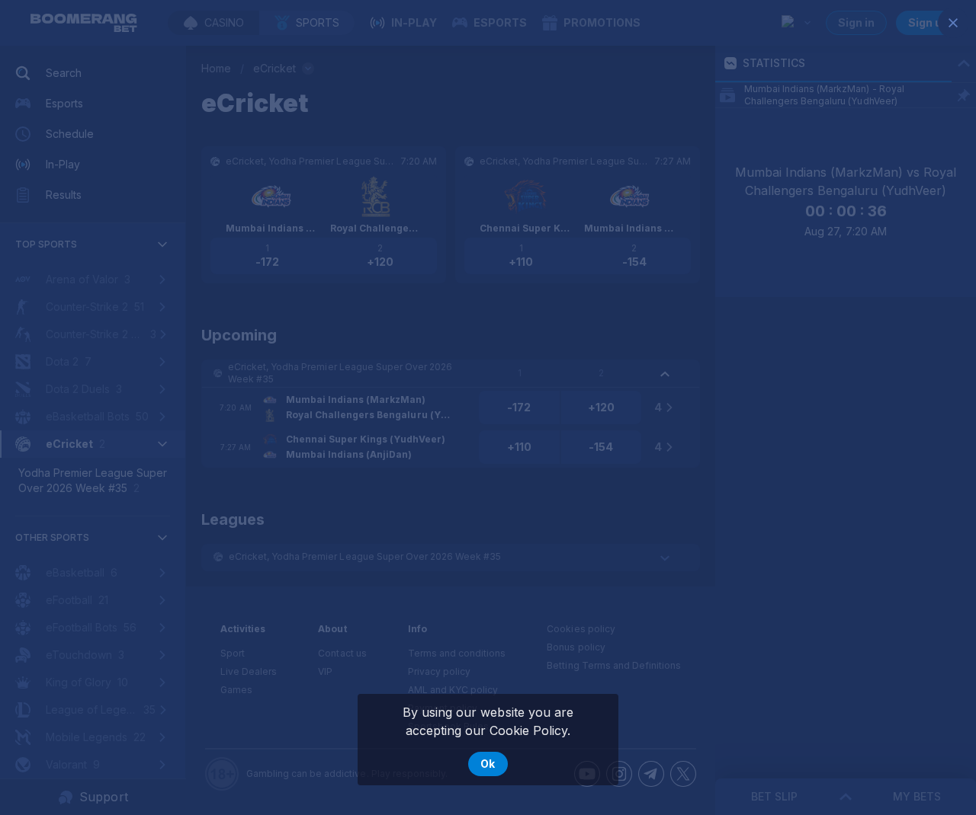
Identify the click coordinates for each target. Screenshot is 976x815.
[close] (953, 22)
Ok (487, 763)
